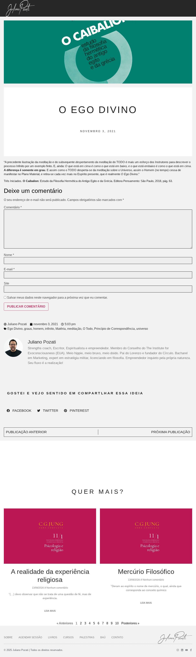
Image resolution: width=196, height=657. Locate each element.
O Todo (88, 328)
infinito (49, 328)
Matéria (61, 328)
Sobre (8, 637)
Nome (9, 255)
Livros (52, 637)
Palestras (87, 637)
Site (6, 283)
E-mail (9, 269)
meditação (74, 328)
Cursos (68, 637)
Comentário (13, 207)
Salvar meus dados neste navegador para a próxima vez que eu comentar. (57, 297)
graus (28, 328)
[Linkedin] (182, 650)
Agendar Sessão (30, 637)
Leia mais (50, 611)
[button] (19, 410)
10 (117, 623)
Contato (117, 637)
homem (38, 328)
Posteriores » (130, 623)
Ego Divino (15, 328)
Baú (102, 637)
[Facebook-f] (191, 650)
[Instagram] (177, 650)
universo (142, 328)
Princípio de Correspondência (114, 328)
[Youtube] (186, 650)
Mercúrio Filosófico (146, 571)
